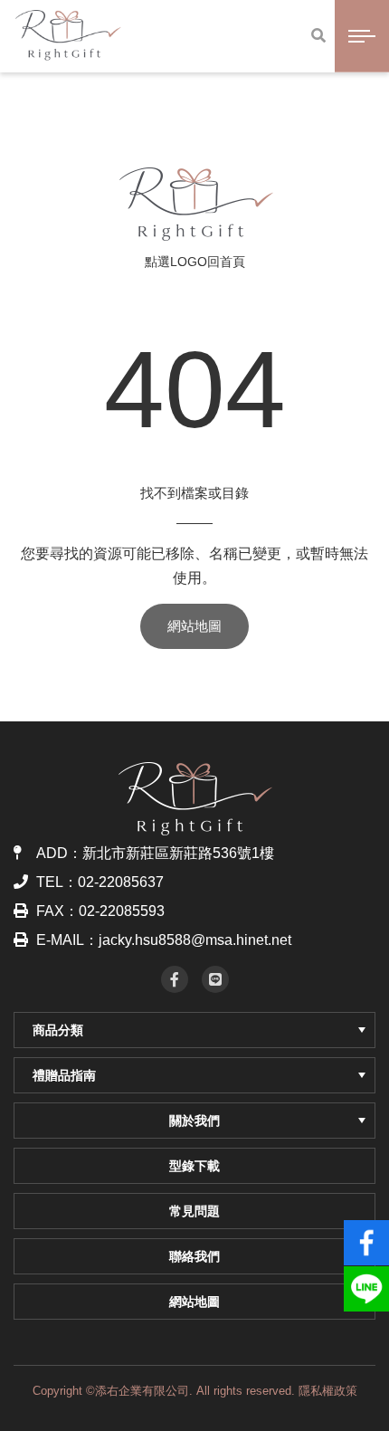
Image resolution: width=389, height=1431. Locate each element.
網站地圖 (194, 626)
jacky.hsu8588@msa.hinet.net (195, 940)
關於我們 (194, 1120)
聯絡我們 (194, 1256)
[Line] (215, 979)
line (366, 1280)
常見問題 (194, 1211)
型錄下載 (194, 1166)
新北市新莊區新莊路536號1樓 (178, 853)
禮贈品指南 (64, 1075)
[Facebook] (174, 979)
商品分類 (58, 1030)
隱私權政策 (328, 1391)
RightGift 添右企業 (195, 203)
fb (366, 1234)
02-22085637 (121, 882)
